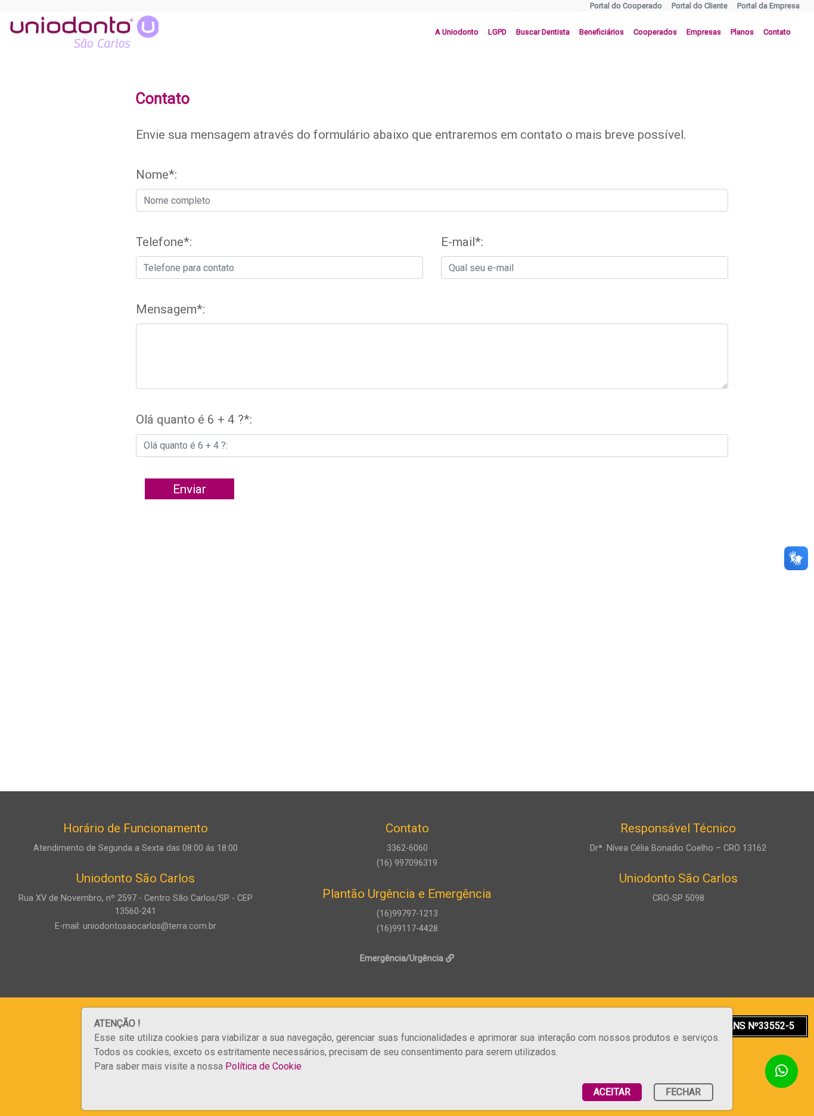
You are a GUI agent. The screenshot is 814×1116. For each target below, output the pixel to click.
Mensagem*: (170, 309)
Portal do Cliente (700, 5)
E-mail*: (462, 242)
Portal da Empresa (768, 5)
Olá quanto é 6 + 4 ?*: (194, 419)
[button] (456, 31)
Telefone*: (164, 242)
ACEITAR (612, 1092)
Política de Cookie (263, 1066)
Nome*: (156, 174)
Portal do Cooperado (626, 5)
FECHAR (683, 1092)
